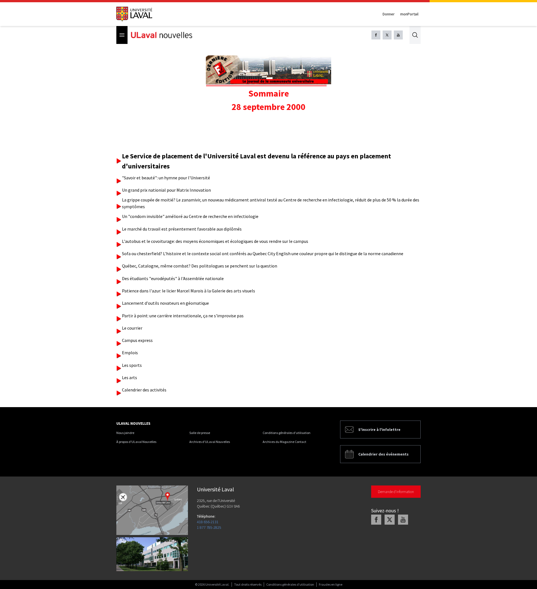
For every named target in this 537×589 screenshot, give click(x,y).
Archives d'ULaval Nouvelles (209, 442)
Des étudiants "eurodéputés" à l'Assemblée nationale (173, 278)
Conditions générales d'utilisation (286, 433)
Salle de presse (199, 433)
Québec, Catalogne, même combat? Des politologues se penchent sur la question (199, 266)
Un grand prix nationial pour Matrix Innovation (166, 190)
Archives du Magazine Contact (284, 442)
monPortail (409, 14)
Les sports (132, 365)
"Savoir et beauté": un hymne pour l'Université (166, 177)
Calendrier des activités (144, 390)
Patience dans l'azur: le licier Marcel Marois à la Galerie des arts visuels (188, 291)
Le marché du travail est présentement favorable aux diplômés (182, 229)
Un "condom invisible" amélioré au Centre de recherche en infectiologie (190, 216)
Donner (389, 14)
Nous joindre (125, 433)
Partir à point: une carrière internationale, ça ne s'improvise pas (183, 315)
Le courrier (132, 328)
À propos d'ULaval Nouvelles (136, 442)
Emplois (130, 352)
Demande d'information (396, 491)
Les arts (129, 377)
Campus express (137, 340)
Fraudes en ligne (330, 584)
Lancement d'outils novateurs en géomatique (165, 303)
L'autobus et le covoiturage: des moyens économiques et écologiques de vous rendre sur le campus (215, 241)
